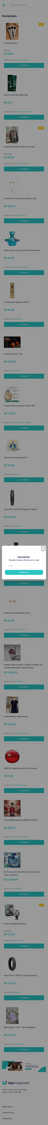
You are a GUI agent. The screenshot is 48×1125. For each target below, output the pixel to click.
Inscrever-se (24, 572)
